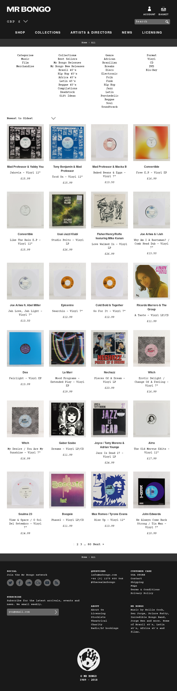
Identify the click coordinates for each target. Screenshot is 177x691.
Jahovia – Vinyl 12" (25, 173)
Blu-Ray (151, 70)
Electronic (109, 74)
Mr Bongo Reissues (67, 63)
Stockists (98, 617)
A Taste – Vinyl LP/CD (151, 315)
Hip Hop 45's (67, 74)
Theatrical (99, 621)
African (109, 59)
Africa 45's (67, 77)
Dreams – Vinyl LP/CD (67, 449)
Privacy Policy (142, 593)
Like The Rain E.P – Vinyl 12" (25, 242)
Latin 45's (67, 81)
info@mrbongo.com (104, 575)
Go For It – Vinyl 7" (109, 311)
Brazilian (109, 63)
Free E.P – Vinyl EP (151, 173)
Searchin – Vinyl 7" (67, 311)
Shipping (137, 582)
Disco (110, 70)
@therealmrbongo (103, 582)
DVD (151, 66)
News (127, 32)
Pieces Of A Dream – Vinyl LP (109, 380)
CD (151, 63)
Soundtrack (109, 107)
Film (25, 63)
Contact (136, 578)
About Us (97, 610)
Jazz (109, 88)
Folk (109, 77)
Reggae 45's (67, 85)
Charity (96, 624)
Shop (20, 32)
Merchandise (25, 66)
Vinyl (152, 59)
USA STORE (138, 575)
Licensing (152, 32)
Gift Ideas (67, 96)
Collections (48, 32)
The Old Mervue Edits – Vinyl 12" (151, 451)
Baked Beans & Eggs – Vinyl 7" (109, 174)
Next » (98, 544)
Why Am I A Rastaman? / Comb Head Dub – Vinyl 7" (151, 243)
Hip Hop (109, 85)
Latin (110, 92)
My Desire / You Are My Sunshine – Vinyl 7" (25, 451)
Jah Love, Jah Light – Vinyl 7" (25, 313)
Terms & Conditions (145, 589)
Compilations (67, 88)
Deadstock (67, 92)
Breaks (109, 66)
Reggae (109, 99)
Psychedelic (109, 96)
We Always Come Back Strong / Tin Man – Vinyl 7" (151, 523)
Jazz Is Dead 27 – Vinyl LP (109, 455)
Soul (109, 103)
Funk (109, 81)
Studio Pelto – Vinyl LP (67, 242)
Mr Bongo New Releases (67, 66)
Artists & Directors (91, 32)
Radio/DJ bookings (104, 628)
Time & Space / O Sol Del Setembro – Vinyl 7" (25, 523)
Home (84, 42)
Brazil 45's (67, 70)
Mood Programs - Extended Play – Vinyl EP (67, 382)
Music (25, 59)
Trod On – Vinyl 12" (67, 177)
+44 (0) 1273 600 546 (107, 578)
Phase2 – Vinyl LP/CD (67, 520)
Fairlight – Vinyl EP (25, 378)
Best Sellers (67, 59)
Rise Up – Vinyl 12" (109, 520)
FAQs (134, 586)
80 (89, 544)
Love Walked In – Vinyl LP (109, 246)
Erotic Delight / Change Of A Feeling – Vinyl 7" (151, 382)
